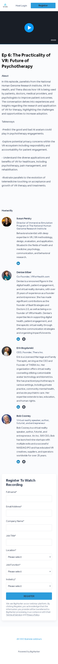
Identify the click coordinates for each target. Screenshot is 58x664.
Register (43, 5)
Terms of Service (14, 614)
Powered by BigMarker (29, 651)
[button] (29, 27)
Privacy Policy (33, 614)
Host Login (21, 5)
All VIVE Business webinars (29, 639)
